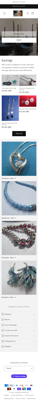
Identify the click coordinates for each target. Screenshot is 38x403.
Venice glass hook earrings (9, 88)
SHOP (19, 40)
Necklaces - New (8, 218)
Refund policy (31, 399)
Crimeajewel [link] (19, 33)
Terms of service (20, 399)
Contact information (17, 395)
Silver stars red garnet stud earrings (26, 88)
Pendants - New (8, 178)
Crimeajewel (18, 393)
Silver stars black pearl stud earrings (9, 123)
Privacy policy (29, 395)
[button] (4, 13)
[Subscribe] (31, 368)
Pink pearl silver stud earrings (27, 109)
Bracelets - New (8, 257)
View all (19, 133)
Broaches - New (7, 297)
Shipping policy (9, 399)
